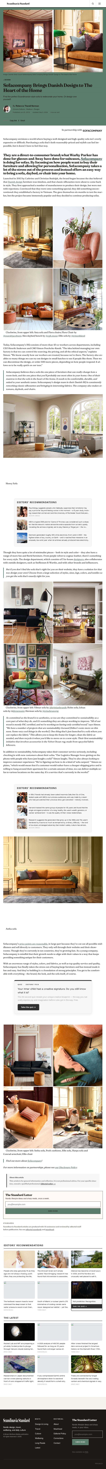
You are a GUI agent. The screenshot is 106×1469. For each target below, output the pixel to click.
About (56, 1424)
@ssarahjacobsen (12, 335)
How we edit (55, 112)
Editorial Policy (60, 1433)
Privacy (99, 1464)
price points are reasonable (33, 943)
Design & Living (41, 1424)
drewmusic (18, 711)
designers (79, 559)
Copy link (13, 120)
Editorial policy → (48, 1184)
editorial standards (33, 1229)
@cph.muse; (52, 335)
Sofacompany (91, 159)
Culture (38, 1433)
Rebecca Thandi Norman (27, 105)
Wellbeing (39, 1438)
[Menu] (99, 3)
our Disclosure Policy (66, 1167)
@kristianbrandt (57, 707)
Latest (37, 1447)
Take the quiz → (28, 1007)
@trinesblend (78, 335)
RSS (86, 1452)
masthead (50, 1229)
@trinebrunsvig (50, 711)
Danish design (15, 181)
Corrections (58, 1438)
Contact (57, 1443)
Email (23, 120)
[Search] (92, 3)
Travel (37, 1428)
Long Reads (40, 1443)
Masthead (58, 1428)
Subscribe (53, 1211)
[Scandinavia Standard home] (18, 4)
